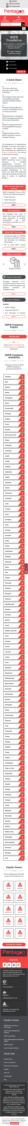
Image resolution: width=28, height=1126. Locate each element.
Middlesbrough (9, 678)
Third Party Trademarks (11, 1066)
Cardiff (7, 456)
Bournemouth (9, 408)
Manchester (8, 673)
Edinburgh (8, 562)
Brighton (7, 419)
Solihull (7, 757)
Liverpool (8, 652)
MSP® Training (16, 51)
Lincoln (7, 646)
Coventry (7, 509)
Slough (7, 752)
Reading (7, 742)
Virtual (7, 805)
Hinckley (7, 609)
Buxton (7, 440)
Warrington (8, 816)
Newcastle (8, 689)
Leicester (8, 641)
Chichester (8, 482)
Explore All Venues (14, 944)
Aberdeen (8, 376)
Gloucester (8, 583)
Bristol (7, 424)
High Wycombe (9, 604)
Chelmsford (8, 472)
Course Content (13, 68)
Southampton (9, 763)
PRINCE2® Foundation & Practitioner (11, 1026)
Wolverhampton (10, 842)
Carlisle (7, 461)
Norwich (7, 699)
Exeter (7, 567)
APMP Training (8, 1044)
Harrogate (8, 593)
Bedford (7, 387)
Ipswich (7, 620)
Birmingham (9, 398)
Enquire (20, 71)
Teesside (7, 789)
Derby (7, 525)
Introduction (12, 61)
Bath (6, 382)
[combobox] (11, 24)
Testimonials (8, 1076)
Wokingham (8, 837)
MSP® (23, 281)
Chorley (7, 488)
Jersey (7, 625)
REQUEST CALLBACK (14, 4)
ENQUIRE (14, 1)
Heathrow (8, 599)
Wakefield (8, 810)
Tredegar (7, 800)
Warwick (7, 821)
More (13, 205)
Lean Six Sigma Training (11, 1048)
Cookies (6, 1069)
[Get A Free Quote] (26, 568)
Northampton (9, 694)
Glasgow (7, 577)
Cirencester (8, 493)
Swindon (7, 784)
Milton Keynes (9, 683)
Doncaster (8, 535)
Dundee (7, 546)
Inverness (8, 615)
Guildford (8, 588)
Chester (7, 477)
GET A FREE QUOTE (14, 6)
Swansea (7, 779)
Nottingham (8, 705)
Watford (7, 826)
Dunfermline (9, 551)
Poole (6, 726)
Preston (7, 736)
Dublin (7, 541)
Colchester (8, 498)
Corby (6, 503)
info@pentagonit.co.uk (19, 21)
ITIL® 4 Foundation (9, 1036)
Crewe (7, 514)
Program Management (9, 152)
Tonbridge (8, 794)
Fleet (6, 572)
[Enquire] (26, 572)
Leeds (7, 636)
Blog (5, 1079)
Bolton (7, 403)
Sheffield (7, 747)
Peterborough (9, 715)
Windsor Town (9, 832)
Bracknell (8, 413)
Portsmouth (8, 731)
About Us (6, 1073)
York (6, 858)
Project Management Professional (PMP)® (14, 1040)
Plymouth (8, 720)
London (7, 657)
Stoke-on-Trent (9, 768)
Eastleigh (8, 556)
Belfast (7, 392)
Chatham (7, 466)
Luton (6, 662)
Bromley (7, 429)
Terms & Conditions (9, 1062)
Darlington (8, 519)
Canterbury (8, 451)
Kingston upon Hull (10, 630)
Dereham (7, 530)
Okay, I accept (14, 1123)
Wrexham (8, 853)
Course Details (12, 65)
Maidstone (8, 667)
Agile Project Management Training (12, 1031)
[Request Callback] (26, 565)
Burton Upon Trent (10, 435)
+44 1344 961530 (8, 987)
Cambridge (8, 445)
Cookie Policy (5, 1119)
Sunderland (8, 773)
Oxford (7, 710)
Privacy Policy (8, 1059)
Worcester (8, 847)
